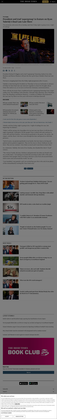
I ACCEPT (7, 416)
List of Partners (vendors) (6, 412)
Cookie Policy (17, 403)
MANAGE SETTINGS (19, 416)
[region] (28, 406)
